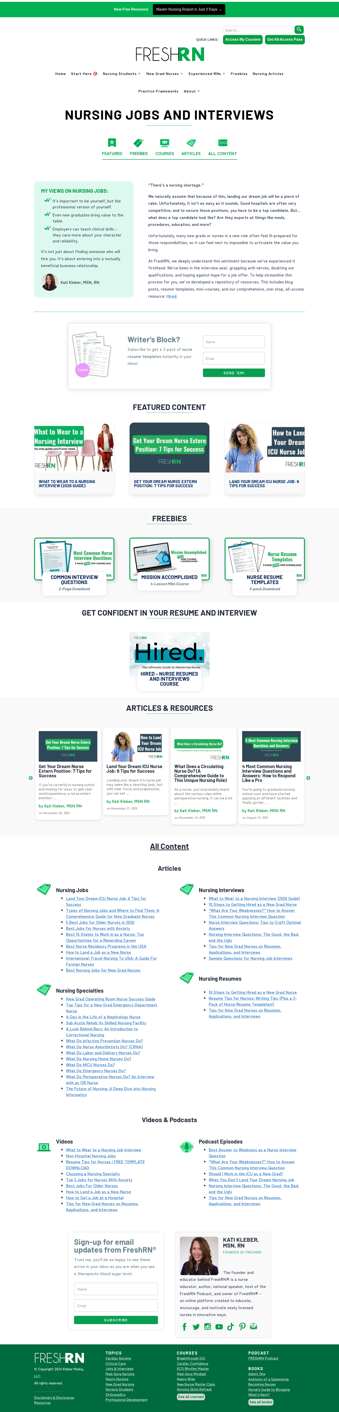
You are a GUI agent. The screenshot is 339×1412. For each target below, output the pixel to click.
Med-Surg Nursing (120, 1373)
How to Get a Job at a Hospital (95, 1197)
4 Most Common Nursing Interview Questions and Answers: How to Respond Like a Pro (201, 773)
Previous (30, 778)
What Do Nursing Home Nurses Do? (98, 1058)
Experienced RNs (205, 73)
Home (60, 73)
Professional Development (127, 1399)
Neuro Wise (186, 1378)
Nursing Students (120, 73)
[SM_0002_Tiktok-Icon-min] (232, 1329)
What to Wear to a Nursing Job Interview (103, 1150)
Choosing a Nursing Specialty (93, 1173)
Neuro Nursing (117, 1378)
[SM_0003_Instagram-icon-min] (208, 1329)
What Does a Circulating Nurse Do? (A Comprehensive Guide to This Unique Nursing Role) (133, 773)
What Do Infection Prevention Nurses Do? (104, 1040)
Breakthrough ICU (191, 1358)
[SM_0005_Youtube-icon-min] (220, 1329)
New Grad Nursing (120, 1384)
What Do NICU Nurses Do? (90, 1064)
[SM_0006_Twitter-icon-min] (197, 1329)
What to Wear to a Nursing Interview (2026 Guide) (67, 483)
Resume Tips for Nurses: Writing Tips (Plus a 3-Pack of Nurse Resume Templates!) (253, 1001)
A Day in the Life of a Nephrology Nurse (103, 1017)
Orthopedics (115, 1394)
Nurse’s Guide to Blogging (269, 1389)
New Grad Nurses (162, 73)
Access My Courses (242, 39)
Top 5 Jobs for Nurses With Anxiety (99, 1179)
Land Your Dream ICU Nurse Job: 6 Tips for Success (264, 483)
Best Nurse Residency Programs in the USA (106, 946)
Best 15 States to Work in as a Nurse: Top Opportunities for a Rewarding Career (105, 937)
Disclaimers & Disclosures (54, 1397)
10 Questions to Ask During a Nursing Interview (271, 769)
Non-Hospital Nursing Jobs (91, 1155)
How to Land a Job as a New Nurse (98, 952)
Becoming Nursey (262, 1384)
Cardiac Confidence (192, 1363)
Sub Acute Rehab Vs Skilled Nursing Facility (106, 1023)
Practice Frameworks (158, 91)
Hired (171, 296)
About (190, 91)
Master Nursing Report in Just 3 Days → (189, 9)
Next (308, 778)
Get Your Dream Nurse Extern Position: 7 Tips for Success (165, 483)
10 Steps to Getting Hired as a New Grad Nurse (253, 904)
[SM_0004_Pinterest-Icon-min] (243, 1329)
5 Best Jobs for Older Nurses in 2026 (100, 922)
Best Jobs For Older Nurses (92, 1185)
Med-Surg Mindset (191, 1373)
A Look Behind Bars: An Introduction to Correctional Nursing (102, 1031)
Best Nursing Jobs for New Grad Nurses (103, 970)
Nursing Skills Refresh (194, 1389)
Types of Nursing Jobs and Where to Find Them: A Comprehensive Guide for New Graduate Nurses (112, 913)
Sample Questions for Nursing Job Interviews (250, 958)
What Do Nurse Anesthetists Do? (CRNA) (104, 1046)
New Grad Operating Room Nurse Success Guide (110, 999)
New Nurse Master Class (196, 1384)
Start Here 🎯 (84, 73)
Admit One (256, 1373)
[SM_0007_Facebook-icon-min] (185, 1329)
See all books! (261, 1401)
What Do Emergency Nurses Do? (96, 1070)
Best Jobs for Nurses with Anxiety (98, 928)
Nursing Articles (268, 73)
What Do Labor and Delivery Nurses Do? (103, 1052)
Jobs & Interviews (120, 1368)
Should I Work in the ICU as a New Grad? (246, 1173)
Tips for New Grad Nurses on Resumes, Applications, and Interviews (245, 949)
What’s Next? (259, 1394)
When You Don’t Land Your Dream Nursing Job (251, 1179)
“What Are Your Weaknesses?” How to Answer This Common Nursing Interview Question (252, 913)
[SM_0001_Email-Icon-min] (255, 1329)
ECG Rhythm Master (193, 1368)
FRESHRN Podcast (263, 1358)
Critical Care (116, 1363)
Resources (42, 1402)
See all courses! (191, 1396)
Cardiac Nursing (118, 1358)
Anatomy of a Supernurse (268, 1379)
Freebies (239, 73)
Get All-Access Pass (285, 39)
